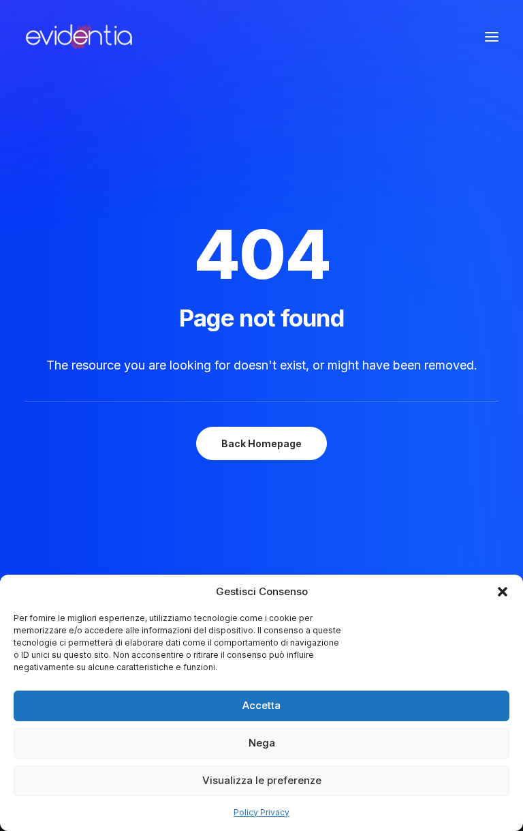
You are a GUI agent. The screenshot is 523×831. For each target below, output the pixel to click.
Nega (262, 742)
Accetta (261, 705)
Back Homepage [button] (261, 443)
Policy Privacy (261, 812)
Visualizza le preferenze (261, 780)
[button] (502, 592)
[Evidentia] (79, 36)
